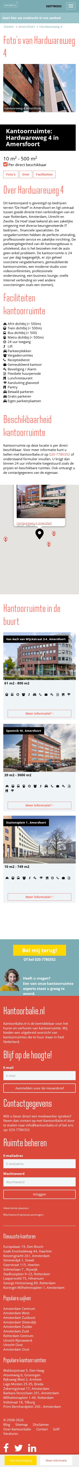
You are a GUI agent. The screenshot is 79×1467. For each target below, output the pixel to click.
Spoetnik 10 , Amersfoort (23, 731)
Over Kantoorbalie (17, 1429)
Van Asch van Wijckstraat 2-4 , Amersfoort (36, 639)
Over (25, 174)
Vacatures (10, 1433)
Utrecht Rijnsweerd (17, 1340)
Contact (42, 1429)
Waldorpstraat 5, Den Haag (23, 1370)
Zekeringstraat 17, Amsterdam (26, 1389)
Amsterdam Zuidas (17, 1327)
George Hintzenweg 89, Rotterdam (29, 1283)
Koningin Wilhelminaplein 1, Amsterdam (34, 1288)
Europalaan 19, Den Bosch (23, 1247)
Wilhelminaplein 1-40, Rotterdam (28, 1398)
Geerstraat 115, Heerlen (21, 1265)
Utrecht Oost (13, 1345)
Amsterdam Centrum (19, 1309)
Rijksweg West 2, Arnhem (22, 1379)
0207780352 (53, 6)
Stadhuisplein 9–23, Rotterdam (26, 1274)
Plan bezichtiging (21, 1460)
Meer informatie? (38, 713)
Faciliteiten (44, 174)
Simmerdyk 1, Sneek (18, 1260)
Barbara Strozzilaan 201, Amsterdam (31, 1393)
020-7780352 (59, 454)
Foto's (11, 174)
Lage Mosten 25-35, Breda (23, 1384)
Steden (9, 27)
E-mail (8, 1068)
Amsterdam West (16, 1313)
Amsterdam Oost (16, 1349)
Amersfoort (26, 27)
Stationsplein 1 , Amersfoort (26, 822)
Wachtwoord (14, 1174)
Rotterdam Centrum (18, 1336)
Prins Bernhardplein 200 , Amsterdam (32, 1407)
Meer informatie (56, 1460)
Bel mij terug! (39, 950)
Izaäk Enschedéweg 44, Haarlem (27, 1251)
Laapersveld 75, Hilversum (23, 1278)
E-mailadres (13, 1156)
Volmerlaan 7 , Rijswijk (20, 1269)
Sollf (56, 1429)
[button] (39, 534)
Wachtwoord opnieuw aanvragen (23, 1215)
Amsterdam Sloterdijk (19, 1322)
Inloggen (39, 1194)
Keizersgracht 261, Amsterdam (26, 1256)
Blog (6, 1425)
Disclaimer (41, 1425)
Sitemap (21, 1425)
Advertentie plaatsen (16, 1208)
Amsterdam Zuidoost (19, 1318)
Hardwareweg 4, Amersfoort (34, 523)
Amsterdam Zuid (16, 1331)
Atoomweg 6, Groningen (21, 1375)
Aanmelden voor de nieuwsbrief (39, 1088)
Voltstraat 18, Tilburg (19, 1402)
